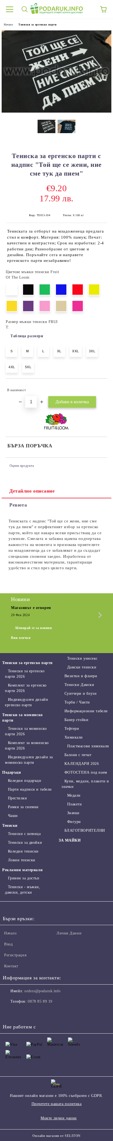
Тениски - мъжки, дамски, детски (22, 889)
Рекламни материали (22, 870)
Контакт (11, 966)
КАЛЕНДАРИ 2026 (81, 764)
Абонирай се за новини (33, 628)
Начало (8, 24)
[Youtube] (34, 1012)
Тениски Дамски (79, 685)
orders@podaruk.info (42, 991)
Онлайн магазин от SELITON (56, 1136)
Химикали (73, 737)
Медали (74, 795)
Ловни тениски (21, 860)
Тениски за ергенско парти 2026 (24, 674)
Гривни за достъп (23, 878)
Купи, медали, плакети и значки (85, 784)
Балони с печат (77, 755)
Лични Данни (68, 933)
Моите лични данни (59, 1118)
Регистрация (15, 955)
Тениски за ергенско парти (37, 24)
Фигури (74, 822)
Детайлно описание (32, 491)
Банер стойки (76, 720)
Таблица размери (26, 336)
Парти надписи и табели (30, 789)
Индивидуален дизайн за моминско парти (29, 760)
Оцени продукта (22, 466)
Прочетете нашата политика (57, 1104)
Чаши (13, 816)
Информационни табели (86, 711)
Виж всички (21, 638)
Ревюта (18, 505)
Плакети (74, 804)
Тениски (10, 825)
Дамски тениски (81, 667)
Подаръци (11, 772)
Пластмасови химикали (88, 746)
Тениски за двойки (25, 842)
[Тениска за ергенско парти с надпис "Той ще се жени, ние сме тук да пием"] (56, 111)
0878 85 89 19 (40, 1001)
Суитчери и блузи (80, 693)
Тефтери (71, 729)
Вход (8, 944)
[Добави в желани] (99, 387)
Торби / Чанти (77, 702)
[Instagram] (22, 1012)
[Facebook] (9, 1012)
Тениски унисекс (82, 658)
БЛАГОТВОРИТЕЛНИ (84, 830)
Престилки (17, 798)
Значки (73, 813)
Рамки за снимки (23, 807)
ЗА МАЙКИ (70, 840)
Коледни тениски (23, 851)
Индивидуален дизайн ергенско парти (26, 702)
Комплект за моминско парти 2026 (27, 745)
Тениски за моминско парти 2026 (26, 731)
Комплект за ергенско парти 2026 (26, 688)
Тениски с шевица (24, 834)
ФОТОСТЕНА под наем (85, 772)
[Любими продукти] (88, 9)
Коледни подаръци (24, 781)
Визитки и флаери (80, 676)
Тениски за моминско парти (22, 717)
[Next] (99, 615)
